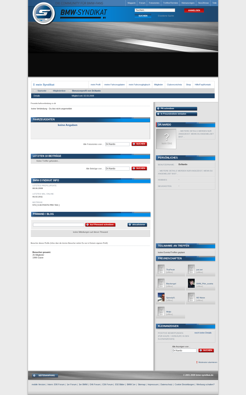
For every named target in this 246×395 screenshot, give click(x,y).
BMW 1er (131, 384)
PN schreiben (167, 108)
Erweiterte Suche (166, 16)
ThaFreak (170, 270)
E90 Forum (59, 384)
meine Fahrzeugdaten (114, 84)
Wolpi (168, 312)
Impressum (153, 384)
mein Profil (95, 84)
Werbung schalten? (205, 384)
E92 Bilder (120, 384)
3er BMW (83, 384)
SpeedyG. (170, 298)
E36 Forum (107, 384)
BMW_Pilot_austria (204, 284)
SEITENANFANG (46, 375)
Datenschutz (166, 384)
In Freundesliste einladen (173, 114)
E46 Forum (95, 384)
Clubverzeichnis (174, 84)
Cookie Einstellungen (184, 384)
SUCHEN (140, 144)
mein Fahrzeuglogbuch (139, 84)
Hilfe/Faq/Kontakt (203, 84)
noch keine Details (203, 333)
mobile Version (38, 384)
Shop (188, 84)
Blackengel (171, 284)
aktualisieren (138, 224)
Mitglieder (158, 84)
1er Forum (71, 384)
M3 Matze (200, 298)
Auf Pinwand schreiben (102, 224)
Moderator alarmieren (208, 362)
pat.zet (199, 270)
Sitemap (141, 384)
